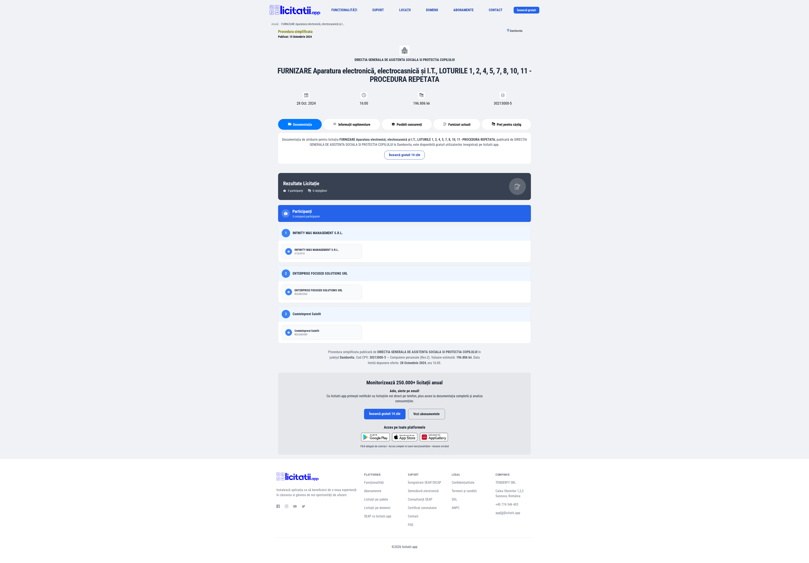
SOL (454, 499)
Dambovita (516, 30)
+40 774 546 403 (507, 504)
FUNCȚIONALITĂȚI (344, 10)
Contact (413, 516)
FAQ (410, 525)
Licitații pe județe (376, 499)
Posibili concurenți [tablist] (409, 125)
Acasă (275, 24)
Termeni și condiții (464, 491)
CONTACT (495, 10)
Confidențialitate (463, 483)
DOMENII (432, 10)
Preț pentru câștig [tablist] (508, 125)
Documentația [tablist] (302, 125)
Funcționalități (374, 483)
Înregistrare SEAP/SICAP (424, 483)
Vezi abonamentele (426, 414)
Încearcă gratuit (526, 10)
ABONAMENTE (463, 10)
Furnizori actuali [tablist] (458, 125)
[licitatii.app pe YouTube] (295, 506)
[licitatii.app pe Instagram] (286, 506)
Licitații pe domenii (377, 508)
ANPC (455, 508)
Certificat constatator (422, 508)
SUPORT (378, 10)
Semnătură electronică (423, 491)
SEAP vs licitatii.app (377, 516)
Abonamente (372, 491)
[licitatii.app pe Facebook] (278, 506)
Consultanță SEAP (420, 499)
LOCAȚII (405, 10)
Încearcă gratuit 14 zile (404, 155)
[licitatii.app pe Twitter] (303, 506)
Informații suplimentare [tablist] (354, 125)
